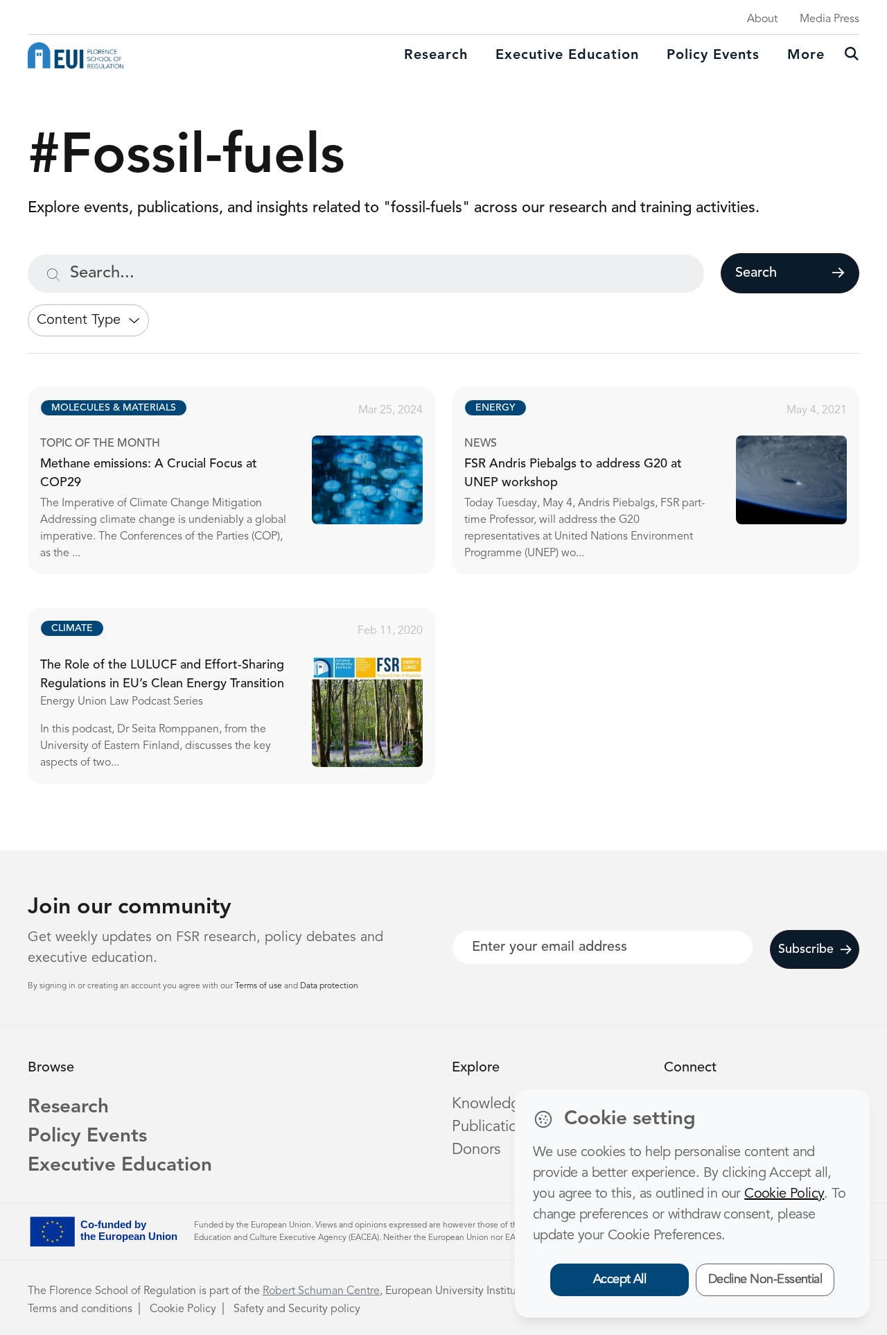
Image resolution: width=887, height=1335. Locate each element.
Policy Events (713, 55)
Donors (476, 1149)
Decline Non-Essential (765, 1279)
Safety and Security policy (297, 1309)
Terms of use (259, 986)
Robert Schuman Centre (321, 1291)
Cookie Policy (183, 1309)
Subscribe (806, 949)
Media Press (829, 19)
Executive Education (120, 1165)
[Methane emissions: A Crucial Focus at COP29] (244, 480)
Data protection (329, 986)
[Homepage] (75, 55)
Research (436, 55)
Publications (492, 1127)
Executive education (567, 55)
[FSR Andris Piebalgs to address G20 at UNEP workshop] (668, 480)
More (806, 55)
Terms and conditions (80, 1309)
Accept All (620, 1279)
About (762, 19)
